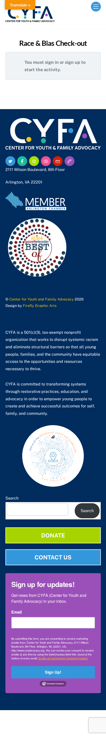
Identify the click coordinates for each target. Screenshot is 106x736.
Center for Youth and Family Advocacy (41, 299)
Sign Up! (53, 672)
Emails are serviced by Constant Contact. (63, 658)
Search (11, 498)
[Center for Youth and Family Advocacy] (30, 20)
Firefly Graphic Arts (39, 305)
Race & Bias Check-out (53, 43)
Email (16, 612)
